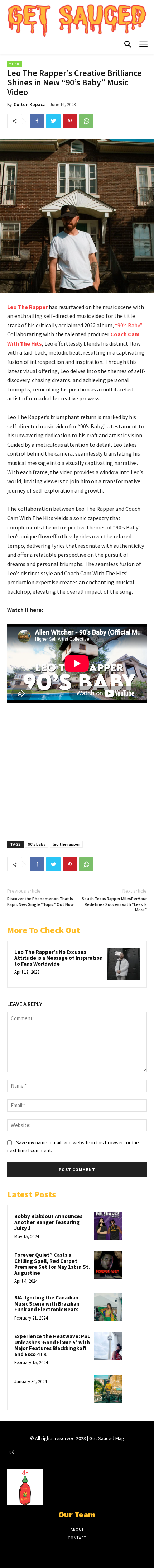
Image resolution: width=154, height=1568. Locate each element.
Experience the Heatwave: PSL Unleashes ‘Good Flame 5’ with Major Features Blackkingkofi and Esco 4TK (52, 1345)
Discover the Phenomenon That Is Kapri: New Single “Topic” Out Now (40, 901)
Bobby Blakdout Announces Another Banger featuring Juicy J (48, 1222)
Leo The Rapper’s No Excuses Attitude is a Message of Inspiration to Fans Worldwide (58, 958)
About (77, 1529)
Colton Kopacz (29, 104)
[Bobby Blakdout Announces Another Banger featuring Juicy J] (108, 1226)
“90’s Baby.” (129, 325)
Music (14, 64)
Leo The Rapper (28, 306)
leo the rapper (66, 844)
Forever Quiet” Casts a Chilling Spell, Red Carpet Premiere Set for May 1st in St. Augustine (52, 1263)
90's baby (36, 844)
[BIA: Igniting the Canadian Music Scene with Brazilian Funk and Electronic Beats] (108, 1307)
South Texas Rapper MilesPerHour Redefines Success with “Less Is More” (114, 904)
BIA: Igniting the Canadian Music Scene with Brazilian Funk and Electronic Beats (47, 1303)
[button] (127, 45)
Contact (77, 1537)
